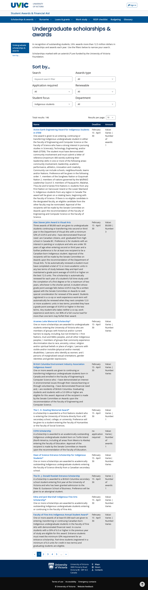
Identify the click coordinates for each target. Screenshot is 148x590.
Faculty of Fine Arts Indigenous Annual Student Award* (60, 514)
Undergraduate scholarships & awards (19, 48)
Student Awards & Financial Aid (30, 13)
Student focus (40, 97)
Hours (97, 567)
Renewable (82, 85)
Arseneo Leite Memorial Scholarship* (52, 321)
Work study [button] (81, 19)
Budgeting (116, 19)
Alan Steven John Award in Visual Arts (52, 222)
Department (83, 97)
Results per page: (96, 117)
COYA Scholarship (42, 431)
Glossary (128, 19)
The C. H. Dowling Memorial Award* (51, 410)
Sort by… (16, 55)
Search (36, 72)
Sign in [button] (133, 5)
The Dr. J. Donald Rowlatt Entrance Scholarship (56, 475)
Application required (45, 85)
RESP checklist (100, 19)
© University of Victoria (65, 586)
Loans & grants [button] (62, 19)
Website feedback (85, 586)
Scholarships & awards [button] (22, 19)
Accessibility (70, 581)
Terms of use (57, 581)
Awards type (83, 72)
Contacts (99, 570)
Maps (97, 564)
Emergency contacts (87, 581)
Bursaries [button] (44, 19)
